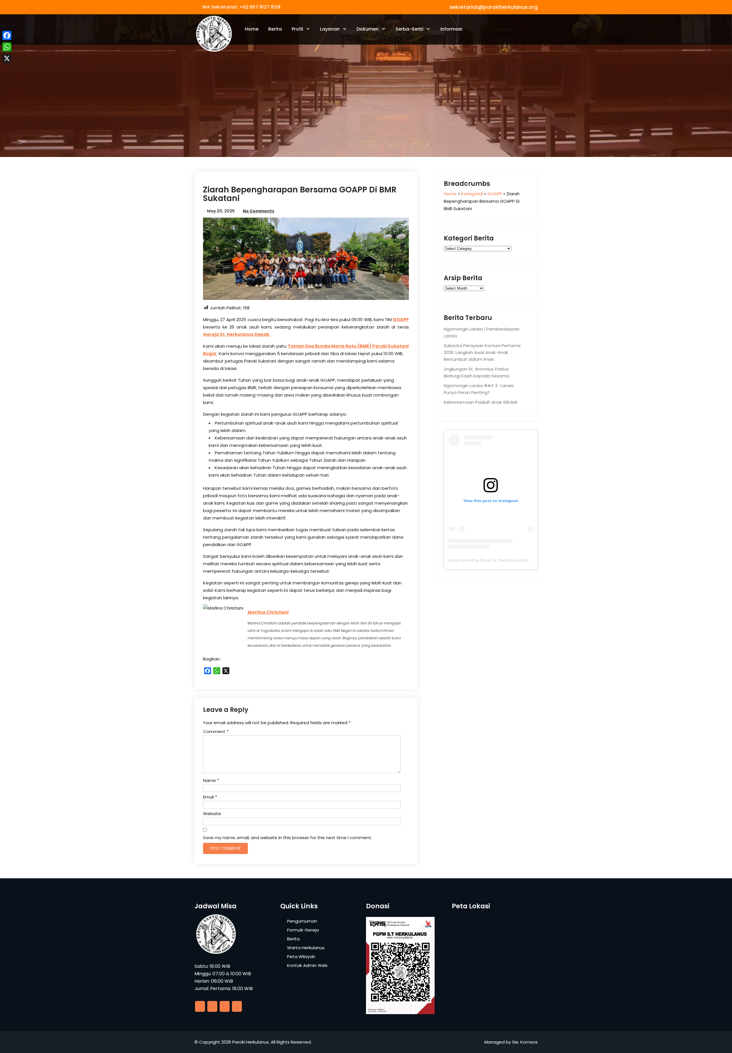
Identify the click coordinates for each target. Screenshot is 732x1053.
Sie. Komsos (525, 1042)
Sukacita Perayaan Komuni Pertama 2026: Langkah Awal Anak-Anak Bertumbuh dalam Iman (482, 352)
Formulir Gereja (303, 930)
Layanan (330, 29)
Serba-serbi (409, 29)
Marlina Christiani (268, 612)
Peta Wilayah (301, 957)
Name (211, 780)
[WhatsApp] (7, 47)
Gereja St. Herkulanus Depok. (236, 334)
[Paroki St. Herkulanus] (213, 33)
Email (210, 797)
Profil (297, 29)
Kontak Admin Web (307, 965)
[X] (7, 58)
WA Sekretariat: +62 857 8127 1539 (241, 7)
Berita (275, 29)
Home (251, 29)
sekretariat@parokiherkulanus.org (493, 7)
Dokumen (368, 29)
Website (212, 814)
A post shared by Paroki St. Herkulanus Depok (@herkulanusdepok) (510, 560)
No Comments (258, 211)
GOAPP (401, 320)
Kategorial (472, 194)
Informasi (451, 29)
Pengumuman (302, 921)
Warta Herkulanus (306, 948)
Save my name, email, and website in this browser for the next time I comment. (287, 838)
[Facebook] (7, 35)
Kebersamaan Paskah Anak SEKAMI (480, 402)
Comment (215, 731)
